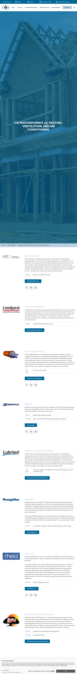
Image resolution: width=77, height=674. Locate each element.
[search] (74, 7)
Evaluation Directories (31, 7)
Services (20, 7)
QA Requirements (44, 7)
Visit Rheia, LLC (31, 588)
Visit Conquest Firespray (34, 330)
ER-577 (28, 415)
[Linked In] (31, 287)
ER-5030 (28, 419)
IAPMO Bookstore (30, 3)
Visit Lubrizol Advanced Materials (37, 477)
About (13, 7)
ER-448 (28, 631)
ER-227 (28, 526)
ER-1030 (28, 635)
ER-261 (28, 275)
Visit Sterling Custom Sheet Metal (37, 641)
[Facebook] (26, 287)
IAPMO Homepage (18, 3)
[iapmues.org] (5, 7)
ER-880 (28, 582)
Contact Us (67, 7)
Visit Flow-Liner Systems (34, 378)
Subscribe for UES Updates (45, 3)
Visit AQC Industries (33, 281)
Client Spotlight (55, 7)
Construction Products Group (63, 3)
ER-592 (28, 324)
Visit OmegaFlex (32, 532)
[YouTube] (36, 287)
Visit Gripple (31, 425)
